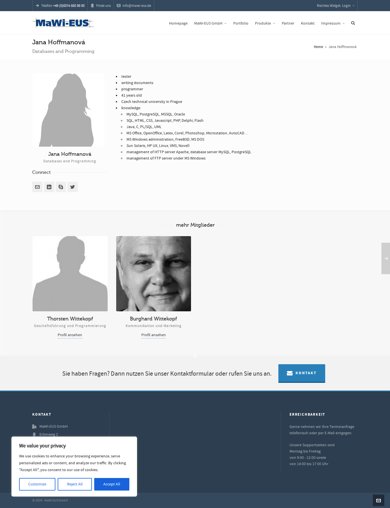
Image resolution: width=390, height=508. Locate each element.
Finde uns (103, 5)
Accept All (111, 484)
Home (318, 47)
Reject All (75, 484)
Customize (37, 484)
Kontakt (306, 373)
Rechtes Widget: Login (334, 5)
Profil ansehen (70, 335)
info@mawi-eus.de (136, 5)
